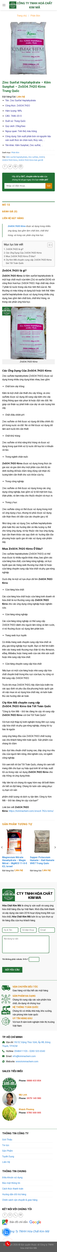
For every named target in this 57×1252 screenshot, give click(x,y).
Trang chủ (22, 15)
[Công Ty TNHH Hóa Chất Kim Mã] (30, 5)
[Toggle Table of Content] (48, 244)
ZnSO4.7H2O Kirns (10, 160)
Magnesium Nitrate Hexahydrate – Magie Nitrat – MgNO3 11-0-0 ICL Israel (14, 862)
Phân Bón (35, 15)
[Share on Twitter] (10, 166)
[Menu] (4, 5)
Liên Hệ (6, 1162)
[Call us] (15, 1215)
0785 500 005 (34, 1112)
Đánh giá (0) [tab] (9, 211)
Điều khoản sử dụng (12, 1177)
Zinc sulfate (33, 157)
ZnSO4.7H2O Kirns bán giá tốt (30, 160)
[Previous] (2, 853)
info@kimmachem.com (24, 1056)
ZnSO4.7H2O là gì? (14, 249)
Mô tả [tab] (6, 204)
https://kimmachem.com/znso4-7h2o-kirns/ (31, 811)
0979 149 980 (34, 1098)
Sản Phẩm (7, 1150)
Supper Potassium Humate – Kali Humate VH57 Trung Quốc (42, 860)
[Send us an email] (10, 1215)
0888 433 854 (34, 1080)
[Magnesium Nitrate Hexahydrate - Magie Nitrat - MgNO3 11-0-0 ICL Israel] (14, 841)
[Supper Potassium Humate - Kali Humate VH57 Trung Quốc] (42, 841)
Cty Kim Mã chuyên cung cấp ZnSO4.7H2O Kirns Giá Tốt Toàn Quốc (29, 261)
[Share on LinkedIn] (20, 166)
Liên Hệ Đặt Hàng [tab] (13, 218)
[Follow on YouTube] (20, 1215)
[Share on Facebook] (4, 166)
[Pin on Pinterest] (15, 166)
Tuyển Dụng (8, 1156)
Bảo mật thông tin (11, 1183)
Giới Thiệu (7, 1139)
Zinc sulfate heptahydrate (15, 553)
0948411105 (20, 1051)
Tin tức (5, 1145)
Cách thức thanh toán (12, 1188)
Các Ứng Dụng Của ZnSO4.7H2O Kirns (24, 253)
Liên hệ (21, 96)
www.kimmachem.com (27, 1061)
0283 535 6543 (37, 1051)
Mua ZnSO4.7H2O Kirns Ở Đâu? (21, 256)
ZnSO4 (42, 157)
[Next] (54, 853)
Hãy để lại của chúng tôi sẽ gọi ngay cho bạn (30, 178)
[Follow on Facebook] (4, 1215)
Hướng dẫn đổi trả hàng (14, 1194)
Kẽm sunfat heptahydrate (16, 157)
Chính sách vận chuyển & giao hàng (19, 1200)
